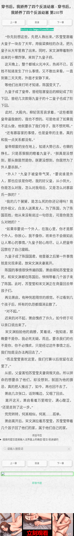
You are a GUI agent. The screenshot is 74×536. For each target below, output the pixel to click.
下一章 (60, 22)
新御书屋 (37, 483)
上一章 (13, 22)
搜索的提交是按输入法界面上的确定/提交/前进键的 (30, 439)
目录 (37, 22)
